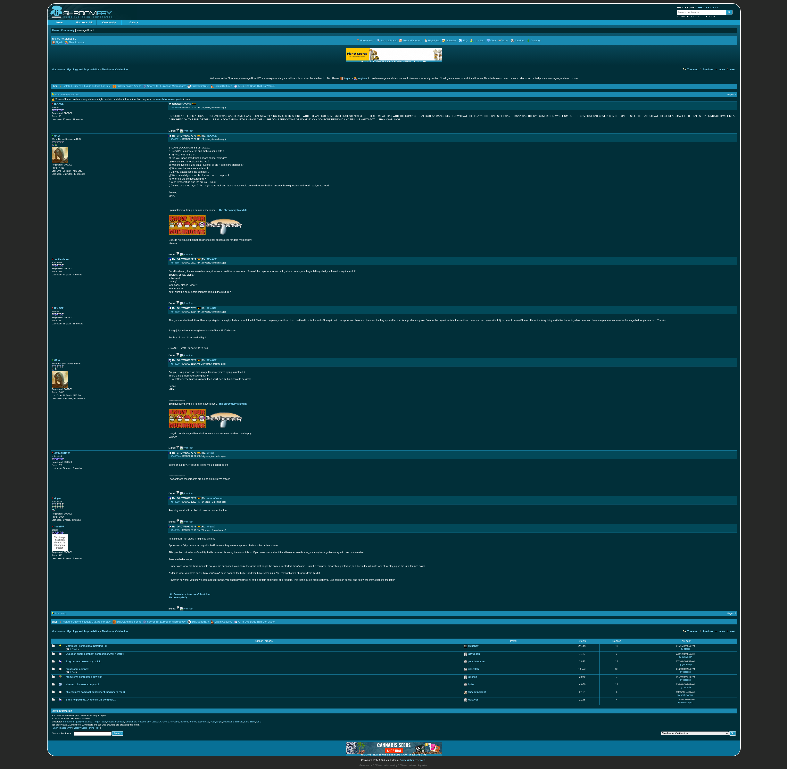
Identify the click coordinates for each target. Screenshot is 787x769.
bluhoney (473, 646)
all (76, 649)
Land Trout (249, 721)
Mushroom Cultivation (115, 69)
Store (505, 40)
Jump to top (60, 613)
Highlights (434, 40)
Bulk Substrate (200, 86)
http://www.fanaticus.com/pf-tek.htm (189, 594)
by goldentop (685, 664)
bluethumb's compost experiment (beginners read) (95, 692)
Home (59, 22)
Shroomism (68, 721)
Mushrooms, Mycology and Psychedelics (75, 69)
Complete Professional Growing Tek (86, 646)
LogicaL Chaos (159, 721)
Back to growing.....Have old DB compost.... (91, 699)
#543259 (175, 107)
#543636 (175, 456)
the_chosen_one (142, 721)
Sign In (59, 42)
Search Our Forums (708, 7)
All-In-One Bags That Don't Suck (256, 86)
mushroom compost (77, 669)
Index (721, 69)
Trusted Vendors (412, 40)
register (362, 78)
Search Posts (389, 40)
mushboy (119, 721)
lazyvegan (474, 654)
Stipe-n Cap (203, 721)
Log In (697, 16)
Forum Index (367, 40)
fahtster (129, 721)
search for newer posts (169, 99)
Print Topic (94, 728)
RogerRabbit (100, 721)
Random (519, 40)
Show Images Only (62, 728)
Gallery (134, 22)
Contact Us (710, 16)
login (347, 78)
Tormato (239, 721)
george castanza (84, 721)
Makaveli (473, 699)
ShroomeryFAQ (178, 597)
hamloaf (184, 721)
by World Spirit (685, 702)
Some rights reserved (412, 760)
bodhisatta (228, 721)
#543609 (175, 311)
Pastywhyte (216, 721)
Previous (707, 69)
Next (732, 69)
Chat (493, 40)
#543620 (175, 364)
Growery (536, 40)
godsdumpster (476, 661)
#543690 (175, 502)
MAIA (210, 452)
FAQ (465, 40)
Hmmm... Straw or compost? (82, 684)
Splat (471, 684)
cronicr (193, 721)
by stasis (685, 649)
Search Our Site (685, 7)
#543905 (175, 530)
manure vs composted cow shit (84, 676)
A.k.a (258, 721)
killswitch (473, 669)
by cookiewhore (685, 695)
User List (479, 40)
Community (109, 22)
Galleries (451, 40)
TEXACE (212, 135)
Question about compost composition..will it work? (95, 654)
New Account (683, 16)
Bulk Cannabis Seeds (128, 86)
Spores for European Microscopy (166, 86)
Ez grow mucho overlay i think (83, 661)
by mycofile (685, 687)
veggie (110, 721)
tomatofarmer (215, 498)
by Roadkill (685, 672)
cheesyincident (477, 692)
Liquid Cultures (223, 86)
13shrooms (173, 721)
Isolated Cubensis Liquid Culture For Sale (87, 86)
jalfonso (472, 676)
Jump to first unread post (67, 94)
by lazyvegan (685, 657)
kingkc (210, 526)
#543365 (175, 262)
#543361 (175, 139)
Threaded (692, 69)
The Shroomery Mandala (233, 210)
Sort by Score (80, 728)
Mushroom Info (84, 22)
